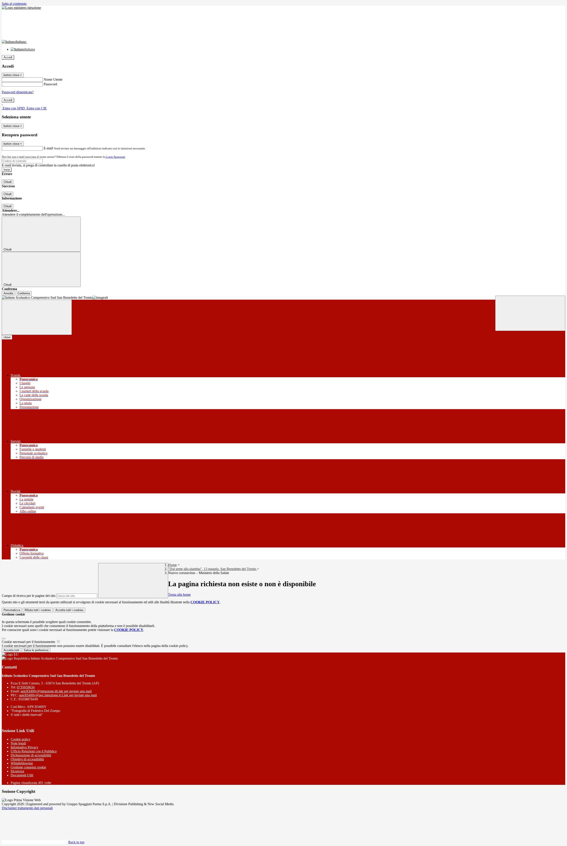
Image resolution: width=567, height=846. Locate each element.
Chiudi (8, 182)
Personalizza (12, 610)
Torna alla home (179, 594)
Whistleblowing (22, 763)
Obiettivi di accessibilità (27, 759)
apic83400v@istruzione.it (56, 691)
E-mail (48, 148)
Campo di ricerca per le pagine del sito (28, 596)
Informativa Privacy (24, 747)
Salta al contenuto (14, 4)
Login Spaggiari (115, 156)
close (7, 337)
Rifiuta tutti (38, 610)
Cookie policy (20, 739)
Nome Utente (53, 79)
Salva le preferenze (36, 650)
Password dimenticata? (18, 92)
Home (172, 565)
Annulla (8, 293)
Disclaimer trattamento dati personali (27, 808)
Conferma (23, 293)
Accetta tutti (69, 610)
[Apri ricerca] (530, 313)
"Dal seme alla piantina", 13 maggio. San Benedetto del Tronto (212, 569)
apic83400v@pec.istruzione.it (58, 695)
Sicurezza (17, 771)
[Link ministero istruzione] (21, 8)
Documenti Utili (22, 775)
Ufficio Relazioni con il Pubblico (34, 751)
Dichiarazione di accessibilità (31, 755)
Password (50, 84)
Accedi (8, 57)
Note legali (18, 743)
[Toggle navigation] (37, 317)
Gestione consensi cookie (28, 767)
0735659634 (26, 687)
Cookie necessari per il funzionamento (29, 642)
